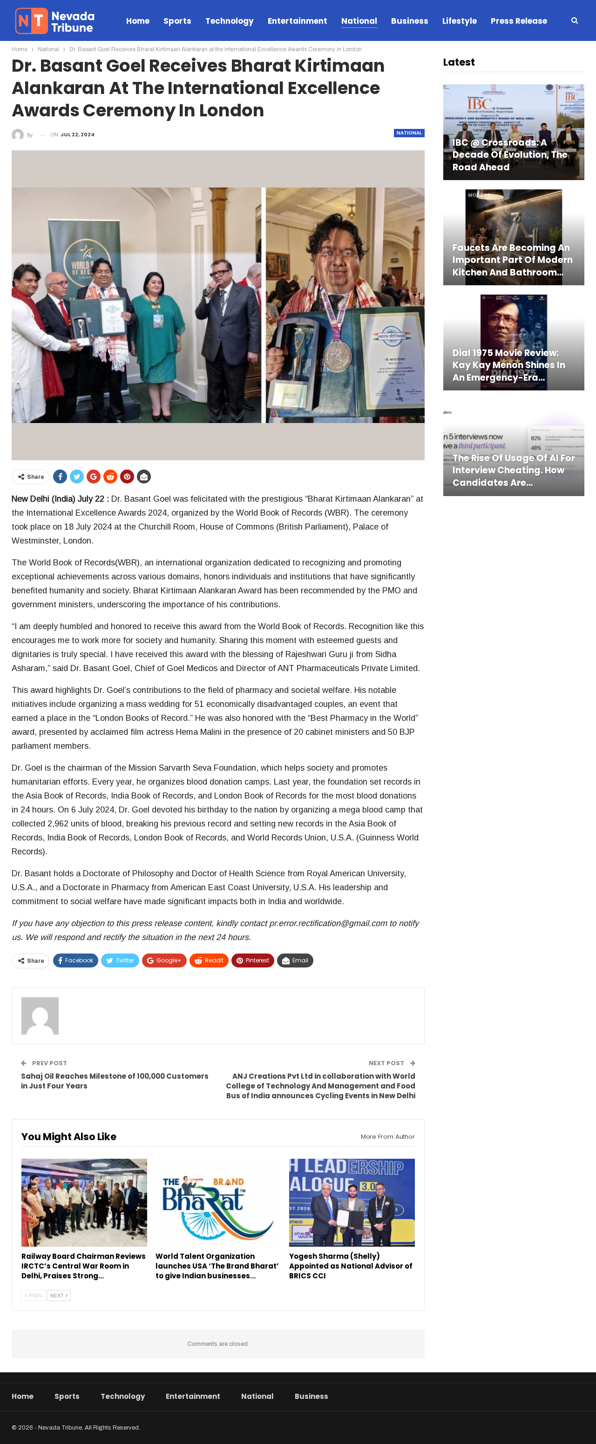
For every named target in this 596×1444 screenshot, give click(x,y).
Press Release (519, 21)
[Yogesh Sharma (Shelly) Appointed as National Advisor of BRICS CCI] (352, 1203)
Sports (177, 21)
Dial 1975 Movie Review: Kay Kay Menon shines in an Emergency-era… (509, 365)
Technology (229, 21)
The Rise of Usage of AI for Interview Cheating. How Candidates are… (514, 470)
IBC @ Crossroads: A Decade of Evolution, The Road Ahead (510, 155)
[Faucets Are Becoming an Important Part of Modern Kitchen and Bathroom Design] (513, 237)
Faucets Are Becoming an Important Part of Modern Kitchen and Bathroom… (513, 260)
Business (409, 21)
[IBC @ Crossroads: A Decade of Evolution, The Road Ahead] (513, 132)
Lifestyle (459, 21)
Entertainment (297, 21)
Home (137, 21)
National (359, 21)
